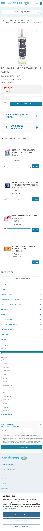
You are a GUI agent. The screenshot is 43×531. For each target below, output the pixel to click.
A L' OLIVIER (6, 400)
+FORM (5, 363)
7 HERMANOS (7, 396)
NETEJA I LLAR (7, 319)
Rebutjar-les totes (21, 527)
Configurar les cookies (21, 521)
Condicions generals (8, 464)
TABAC (4, 339)
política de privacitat (20, 438)
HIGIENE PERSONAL (13, 20)
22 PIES (5, 378)
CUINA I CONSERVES (10, 299)
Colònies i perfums (16, 22)
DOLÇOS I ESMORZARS (11, 304)
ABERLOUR (6, 407)
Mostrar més (6, 414)
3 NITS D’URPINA (7, 385)
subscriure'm (21, 447)
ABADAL (5, 403)
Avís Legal (4, 488)
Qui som (4, 479)
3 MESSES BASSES (8, 381)
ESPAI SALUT (6, 309)
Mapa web (4, 474)
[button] (36, 3)
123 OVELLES (6, 370)
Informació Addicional (16, 127)
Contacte (4, 483)
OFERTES (5, 285)
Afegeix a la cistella (26, 104)
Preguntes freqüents (8, 469)
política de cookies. (9, 508)
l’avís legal (36, 442)
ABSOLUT (6, 411)
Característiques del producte (16, 115)
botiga (3, 20)
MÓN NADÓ (6, 329)
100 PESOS (6, 367)
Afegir (35, 166)
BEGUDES (5, 314)
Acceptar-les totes (21, 515)
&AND (4, 360)
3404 (4, 389)
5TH (4, 392)
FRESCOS (5, 289)
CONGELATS (6, 294)
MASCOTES (6, 334)
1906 (4, 374)
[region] (21, 512)
